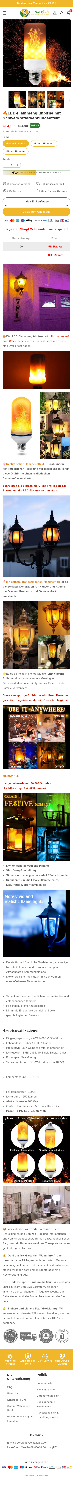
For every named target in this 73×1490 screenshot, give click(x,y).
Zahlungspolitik (46, 1389)
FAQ (9, 1387)
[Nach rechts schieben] (69, 100)
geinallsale (44, 1475)
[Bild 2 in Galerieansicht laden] (36, 99)
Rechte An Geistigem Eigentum (20, 1418)
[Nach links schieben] (4, 100)
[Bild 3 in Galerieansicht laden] (55, 99)
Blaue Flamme (15, 151)
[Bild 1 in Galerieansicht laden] (17, 99)
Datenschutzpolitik (48, 1395)
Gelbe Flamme (15, 143)
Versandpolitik (45, 1383)
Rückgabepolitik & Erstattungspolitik (47, 1414)
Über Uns (13, 1393)
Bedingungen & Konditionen (46, 1404)
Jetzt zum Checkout (36, 211)
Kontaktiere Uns (17, 1399)
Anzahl (6, 159)
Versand (6, 131)
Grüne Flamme (44, 143)
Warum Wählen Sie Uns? (18, 1408)
